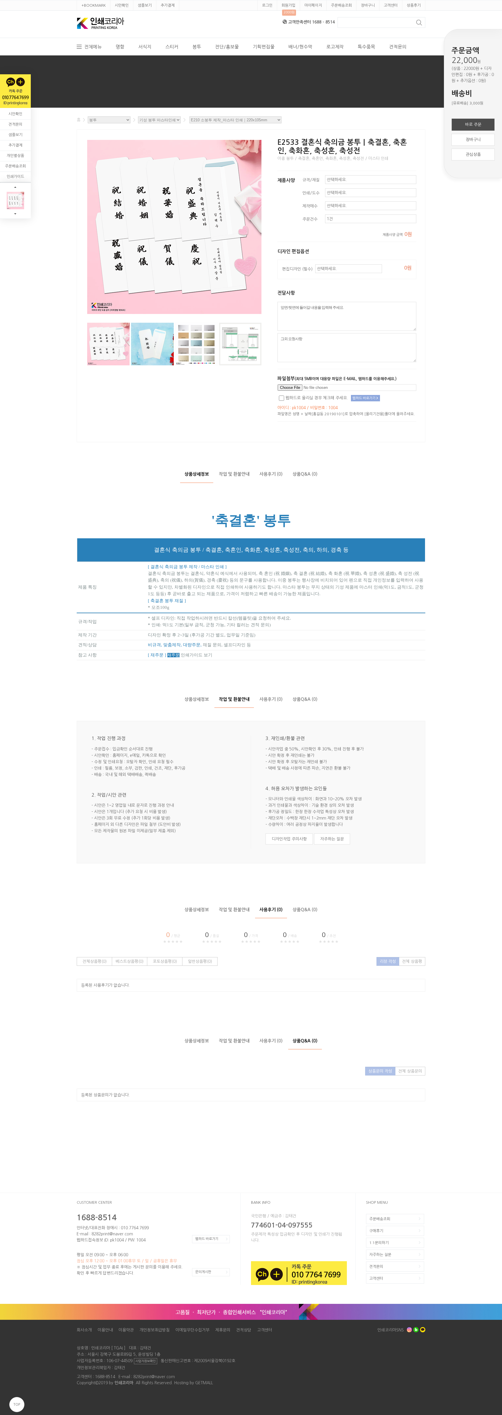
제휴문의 (222, 1330)
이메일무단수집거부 (192, 1330)
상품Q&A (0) (305, 474)
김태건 (119, 1368)
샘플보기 (145, 5)
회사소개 (84, 1330)
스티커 (171, 46)
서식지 (144, 46)
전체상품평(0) (95, 961)
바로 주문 (473, 124)
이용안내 (105, 1330)
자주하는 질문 (332, 839)
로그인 (267, 5)
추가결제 (168, 5)
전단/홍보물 (227, 46)
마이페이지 (313, 5)
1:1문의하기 (379, 1243)
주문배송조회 (341, 5)
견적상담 (243, 1330)
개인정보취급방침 (154, 1330)
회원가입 (288, 5)
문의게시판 (203, 1272)
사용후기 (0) (271, 474)
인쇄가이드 (15, 176)
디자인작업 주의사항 (289, 839)
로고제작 (335, 46)
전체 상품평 (412, 961)
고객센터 (391, 5)
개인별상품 (15, 156)
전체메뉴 (93, 46)
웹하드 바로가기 (206, 1239)
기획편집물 (264, 46)
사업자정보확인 (145, 1361)
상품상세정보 (196, 474)
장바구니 (368, 5)
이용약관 (126, 1330)
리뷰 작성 (388, 961)
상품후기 (414, 5)
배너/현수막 (300, 46)
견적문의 (397, 46)
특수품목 (366, 46)
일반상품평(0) (200, 961)
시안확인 (122, 5)
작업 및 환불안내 (234, 474)
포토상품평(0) (165, 961)
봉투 (196, 46)
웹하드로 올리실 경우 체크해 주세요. (317, 398)
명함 (120, 46)
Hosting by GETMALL (193, 1383)
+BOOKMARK (93, 5)
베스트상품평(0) (130, 961)
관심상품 (473, 154)
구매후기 (376, 1231)
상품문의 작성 (380, 1071)
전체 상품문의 (410, 1071)
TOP (16, 1404)
